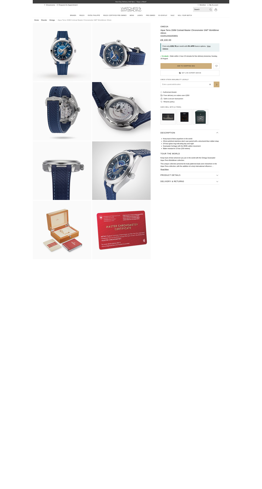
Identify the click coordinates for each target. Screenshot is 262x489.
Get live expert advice (191, 73)
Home (36, 20)
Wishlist (202, 5)
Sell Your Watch (185, 15)
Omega (52, 20)
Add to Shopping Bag (186, 66)
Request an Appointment (68, 5)
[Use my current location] (210, 84)
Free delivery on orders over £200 (176, 95)
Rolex (82, 15)
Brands (73, 15)
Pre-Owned (150, 15)
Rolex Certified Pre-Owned (114, 15)
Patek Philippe (94, 15)
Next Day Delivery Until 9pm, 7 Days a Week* (130, 2)
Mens (132, 15)
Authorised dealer (170, 92)
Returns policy (169, 102)
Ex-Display (162, 15)
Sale (172, 15)
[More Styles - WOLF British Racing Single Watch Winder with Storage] (200, 117)
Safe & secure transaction (173, 99)
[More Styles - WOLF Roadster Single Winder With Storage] (184, 117)
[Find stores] (216, 84)
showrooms (50, 5)
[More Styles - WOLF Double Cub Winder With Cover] (168, 117)
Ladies (140, 15)
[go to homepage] (131, 9)
